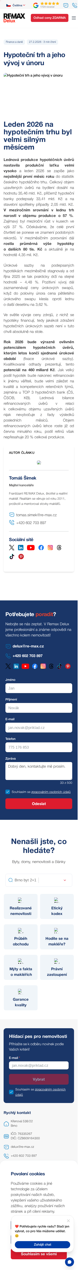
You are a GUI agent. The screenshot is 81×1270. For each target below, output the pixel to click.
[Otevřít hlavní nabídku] (73, 17)
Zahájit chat (42, 1244)
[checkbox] (7, 792)
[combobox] (16, 5)
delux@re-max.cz (22, 1147)
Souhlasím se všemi (39, 1254)
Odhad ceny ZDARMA (50, 18)
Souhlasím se (21, 792)
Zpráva (10, 758)
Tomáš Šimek (22, 478)
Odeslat (39, 804)
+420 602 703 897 (24, 1155)
